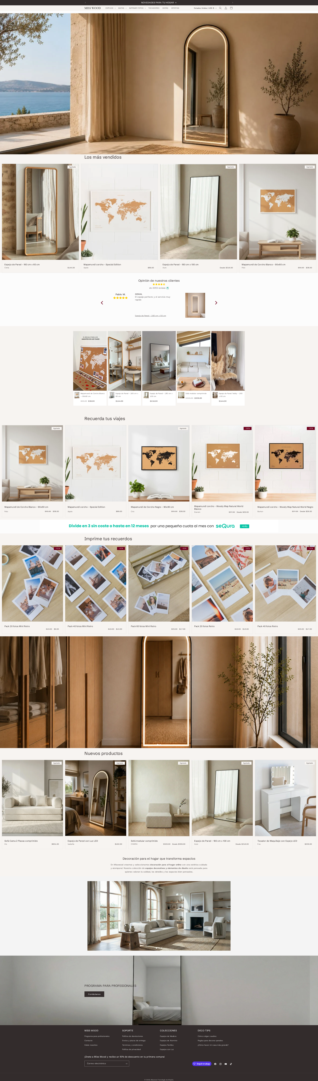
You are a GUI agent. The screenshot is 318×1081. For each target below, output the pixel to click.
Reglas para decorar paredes (210, 1041)
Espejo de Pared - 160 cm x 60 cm (22, 264)
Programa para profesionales (96, 1036)
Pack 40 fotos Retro (268, 626)
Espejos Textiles (167, 1045)
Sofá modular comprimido (144, 841)
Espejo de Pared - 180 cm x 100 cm (181, 264)
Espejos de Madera (168, 1036)
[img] (159, 284)
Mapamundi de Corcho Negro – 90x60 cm (152, 506)
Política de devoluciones (132, 1036)
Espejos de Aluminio (168, 1041)
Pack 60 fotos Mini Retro (143, 626)
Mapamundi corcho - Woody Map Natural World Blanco (218, 507)
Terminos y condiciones (132, 1045)
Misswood (154, 1080)
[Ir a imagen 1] (157, 744)
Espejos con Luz (167, 1049)
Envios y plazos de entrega (134, 1041)
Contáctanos (94, 994)
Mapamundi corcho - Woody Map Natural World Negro (285, 506)
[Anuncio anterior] (85, 2)
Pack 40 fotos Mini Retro (80, 626)
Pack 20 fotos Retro (204, 626)
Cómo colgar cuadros (207, 1036)
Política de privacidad (131, 1049)
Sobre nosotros (90, 1045)
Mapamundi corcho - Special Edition (102, 264)
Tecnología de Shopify (166, 1080)
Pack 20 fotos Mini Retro (17, 626)
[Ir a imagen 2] (160, 744)
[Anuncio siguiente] (232, 2)
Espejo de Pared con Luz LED (83, 841)
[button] (110, 8)
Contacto (88, 1041)
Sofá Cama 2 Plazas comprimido (21, 841)
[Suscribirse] (126, 1064)
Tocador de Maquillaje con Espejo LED (277, 841)
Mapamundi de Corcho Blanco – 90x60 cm (263, 264)
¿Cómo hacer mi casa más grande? (213, 1045)
